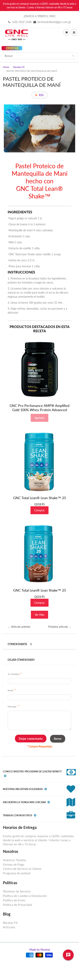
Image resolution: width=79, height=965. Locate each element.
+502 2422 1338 (21, 22)
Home (6, 67)
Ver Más (39, 614)
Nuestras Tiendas (14, 860)
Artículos (9, 927)
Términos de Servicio (16, 891)
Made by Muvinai (39, 949)
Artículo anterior (20, 626)
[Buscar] (73, 56)
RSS (41, 95)
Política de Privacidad (17, 904)
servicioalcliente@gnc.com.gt (54, 22)
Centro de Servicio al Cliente (22, 868)
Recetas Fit (18, 67)
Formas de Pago (13, 864)
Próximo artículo (58, 626)
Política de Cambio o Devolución (25, 896)
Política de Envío (14, 900)
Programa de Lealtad (16, 873)
